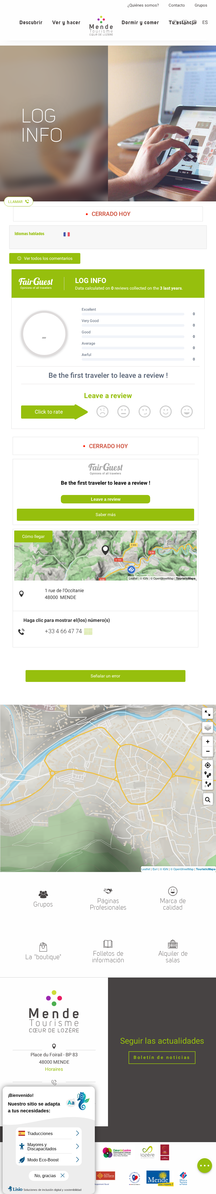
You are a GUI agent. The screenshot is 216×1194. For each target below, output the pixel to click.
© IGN (164, 869)
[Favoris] (185, 22)
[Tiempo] (175, 22)
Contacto (177, 5)
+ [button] (207, 741)
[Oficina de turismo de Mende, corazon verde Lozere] (101, 26)
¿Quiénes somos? (143, 5)
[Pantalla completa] (207, 713)
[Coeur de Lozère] (117, 1152)
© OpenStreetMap (182, 869)
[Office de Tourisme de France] (183, 1178)
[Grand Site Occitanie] (164, 1152)
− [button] (208, 751)
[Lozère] (147, 1152)
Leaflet (145, 869)
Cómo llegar (33, 536)
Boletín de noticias (162, 1057)
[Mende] (160, 1178)
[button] (195, 22)
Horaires (54, 1069)
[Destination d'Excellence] (134, 1178)
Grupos (201, 5)
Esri (155, 869)
